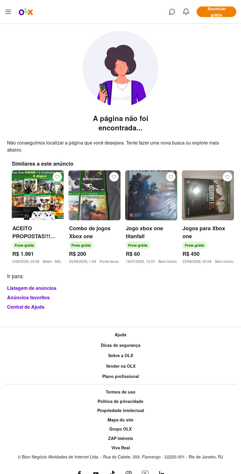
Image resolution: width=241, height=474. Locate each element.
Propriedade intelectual (120, 410)
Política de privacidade (120, 401)
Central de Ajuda (25, 306)
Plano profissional (120, 376)
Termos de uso (120, 392)
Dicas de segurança (120, 345)
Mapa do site (120, 420)
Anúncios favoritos (28, 297)
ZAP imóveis (120, 438)
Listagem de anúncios (31, 288)
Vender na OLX (120, 366)
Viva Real (120, 448)
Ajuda (120, 334)
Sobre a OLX (120, 355)
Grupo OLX (120, 429)
